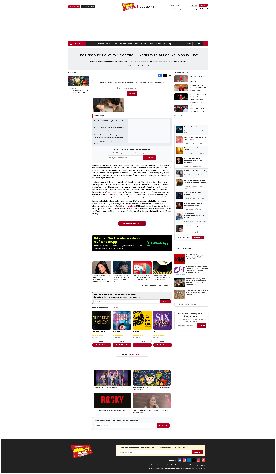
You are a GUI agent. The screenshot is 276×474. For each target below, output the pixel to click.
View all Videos (180, 116)
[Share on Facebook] (160, 75)
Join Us (166, 465)
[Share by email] (170, 75)
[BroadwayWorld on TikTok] (194, 460)
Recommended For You (182, 248)
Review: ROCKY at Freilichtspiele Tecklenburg (105, 143)
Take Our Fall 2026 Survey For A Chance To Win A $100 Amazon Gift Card (109, 122)
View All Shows (183, 237)
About (153, 465)
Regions (184, 465)
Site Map (192, 465)
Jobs (136, 44)
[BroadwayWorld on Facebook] (180, 460)
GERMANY (147, 6)
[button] (205, 43)
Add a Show (198, 237)
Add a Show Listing (88, 6)
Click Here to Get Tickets (132, 223)
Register (188, 44)
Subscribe (163, 425)
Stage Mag (167, 44)
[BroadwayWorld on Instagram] (184, 460)
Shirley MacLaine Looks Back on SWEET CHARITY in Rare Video (198, 88)
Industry (123, 44)
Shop (151, 44)
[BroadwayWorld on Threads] (199, 460)
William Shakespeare (114, 192)
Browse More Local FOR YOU (155, 285)
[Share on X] (165, 75)
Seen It (101, 341)
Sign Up (132, 94)
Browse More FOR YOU (190, 304)
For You (101, 259)
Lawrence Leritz (129, 206)
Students (143, 44)
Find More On (130, 355)
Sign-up (194, 5)
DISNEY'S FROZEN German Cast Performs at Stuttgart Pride (199, 79)
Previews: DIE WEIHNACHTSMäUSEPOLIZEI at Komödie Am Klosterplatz (78, 85)
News (108, 44)
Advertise (146, 465)
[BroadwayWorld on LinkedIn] (189, 460)
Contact (159, 465)
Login (198, 44)
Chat (130, 44)
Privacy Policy (199, 469)
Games (158, 44)
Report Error (201, 465)
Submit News (175, 465)
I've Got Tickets (101, 345)
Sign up (201, 326)
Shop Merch (75, 6)
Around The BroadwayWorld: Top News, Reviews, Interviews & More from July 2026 (109, 136)
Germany (100, 44)
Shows (115, 44)
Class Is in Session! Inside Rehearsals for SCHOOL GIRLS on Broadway (199, 108)
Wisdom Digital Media (172, 469)
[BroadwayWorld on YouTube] (203, 460)
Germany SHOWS (180, 122)
